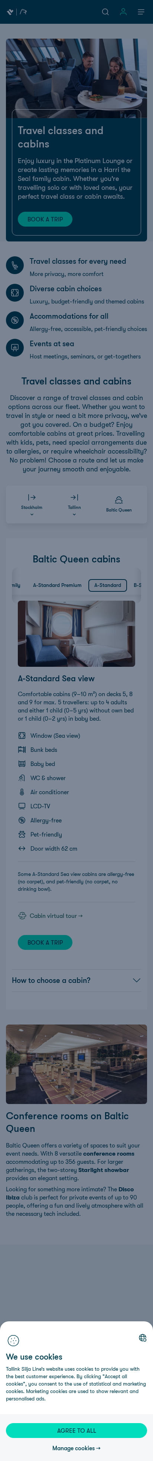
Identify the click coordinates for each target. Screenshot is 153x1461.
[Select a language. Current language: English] (142, 1337)
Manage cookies (73, 1448)
